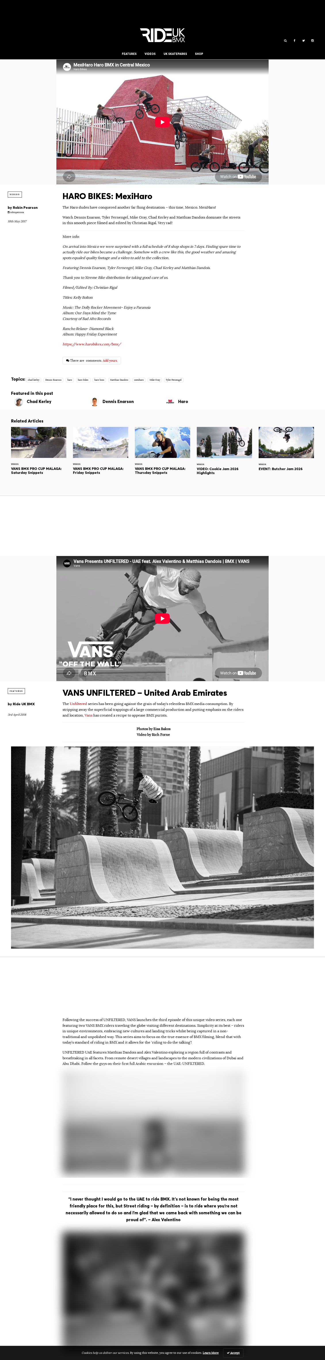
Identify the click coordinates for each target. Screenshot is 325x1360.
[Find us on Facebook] (294, 41)
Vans (88, 715)
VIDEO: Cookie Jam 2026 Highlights (224, 457)
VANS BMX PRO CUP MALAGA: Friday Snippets (100, 457)
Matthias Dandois (119, 380)
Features (129, 54)
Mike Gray (155, 380)
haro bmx (99, 380)
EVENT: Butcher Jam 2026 (286, 457)
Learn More (211, 1353)
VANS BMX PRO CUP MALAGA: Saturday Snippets (38, 457)
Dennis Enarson (53, 380)
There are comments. (93, 360)
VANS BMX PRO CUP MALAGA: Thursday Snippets (162, 457)
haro (69, 380)
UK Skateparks (175, 54)
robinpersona (17, 212)
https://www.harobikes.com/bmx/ (92, 344)
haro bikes (83, 380)
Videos (150, 54)
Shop (199, 54)
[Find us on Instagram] (312, 41)
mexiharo (139, 380)
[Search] (285, 41)
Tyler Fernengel (174, 380)
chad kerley (33, 380)
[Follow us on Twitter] (303, 41)
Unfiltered (79, 704)
